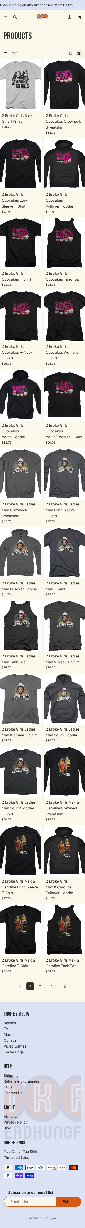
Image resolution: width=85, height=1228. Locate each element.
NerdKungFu (48, 1218)
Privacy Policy (16, 1122)
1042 (55, 986)
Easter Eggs (14, 1052)
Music (9, 1034)
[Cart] (80, 17)
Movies (10, 1023)
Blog (7, 1128)
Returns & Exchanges (21, 1081)
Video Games (15, 1046)
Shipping (11, 1075)
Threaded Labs (16, 1157)
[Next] (65, 986)
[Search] (15, 17)
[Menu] (5, 17)
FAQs (8, 1087)
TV (6, 1028)
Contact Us (13, 1093)
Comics (10, 1040)
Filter (13, 53)
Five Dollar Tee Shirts (21, 1151)
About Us (11, 1116)
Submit (69, 1201)
